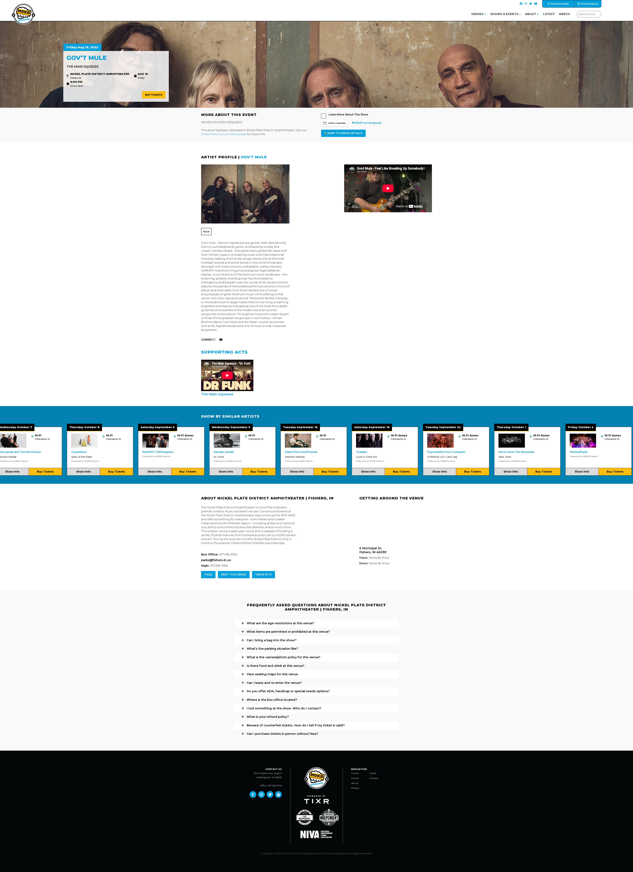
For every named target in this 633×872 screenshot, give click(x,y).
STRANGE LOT (352, 456)
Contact (373, 778)
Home (355, 773)
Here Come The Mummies (432, 452)
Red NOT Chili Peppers (73, 452)
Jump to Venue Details (344, 133)
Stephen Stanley (211, 456)
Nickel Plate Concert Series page (223, 134)
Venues (477, 14)
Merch (564, 14)
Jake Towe (420, 456)
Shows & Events (504, 14)
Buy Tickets (153, 94)
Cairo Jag (367, 456)
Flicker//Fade (494, 452)
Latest (549, 14)
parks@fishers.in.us (216, 560)
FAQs (208, 574)
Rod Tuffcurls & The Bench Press (579, 452)
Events (355, 778)
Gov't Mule (254, 157)
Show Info (70, 471)
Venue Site (263, 574)
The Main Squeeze (82, 66)
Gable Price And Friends (217, 452)
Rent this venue (233, 574)
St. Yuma (134, 456)
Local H (276, 456)
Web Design (334, 853)
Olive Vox (287, 456)
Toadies (277, 452)
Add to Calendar (337, 123)
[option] (87, 451)
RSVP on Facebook (368, 123)
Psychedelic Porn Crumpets (362, 452)
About (530, 14)
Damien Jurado (139, 452)
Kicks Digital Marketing (359, 853)
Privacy (355, 788)
